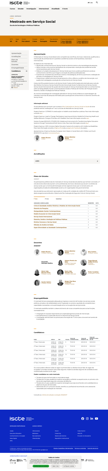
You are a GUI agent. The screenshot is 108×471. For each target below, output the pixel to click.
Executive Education (16, 433)
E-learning (58, 433)
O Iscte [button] (65, 9)
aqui (41, 113)
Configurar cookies (68, 466)
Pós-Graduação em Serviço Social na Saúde (76, 106)
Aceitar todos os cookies (41, 466)
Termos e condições (80, 448)
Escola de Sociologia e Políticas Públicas (25, 25)
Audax (11, 431)
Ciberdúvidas (36, 438)
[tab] (39, 198)
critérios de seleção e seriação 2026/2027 (54, 395)
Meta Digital (13, 438)
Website (15, 87)
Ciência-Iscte (36, 431)
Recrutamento (36, 436)
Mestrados (18, 16)
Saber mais (55, 466)
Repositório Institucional (62, 438)
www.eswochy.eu (54, 133)
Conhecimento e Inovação (17, 436)
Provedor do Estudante (84, 436)
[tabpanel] (67, 216)
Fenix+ (57, 431)
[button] (82, 419)
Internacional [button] (44, 9)
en (91, 2)
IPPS (11, 440)
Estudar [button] (21, 9)
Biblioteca (35, 433)
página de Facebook (73, 128)
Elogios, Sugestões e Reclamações (63, 448)
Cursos (12, 16)
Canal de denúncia (92, 448)
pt (89, 2)
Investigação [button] (31, 9)
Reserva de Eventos (60, 436)
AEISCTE (79, 433)
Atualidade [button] (56, 9)
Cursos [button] (12, 9)
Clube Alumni (81, 431)
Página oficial (59, 128)
